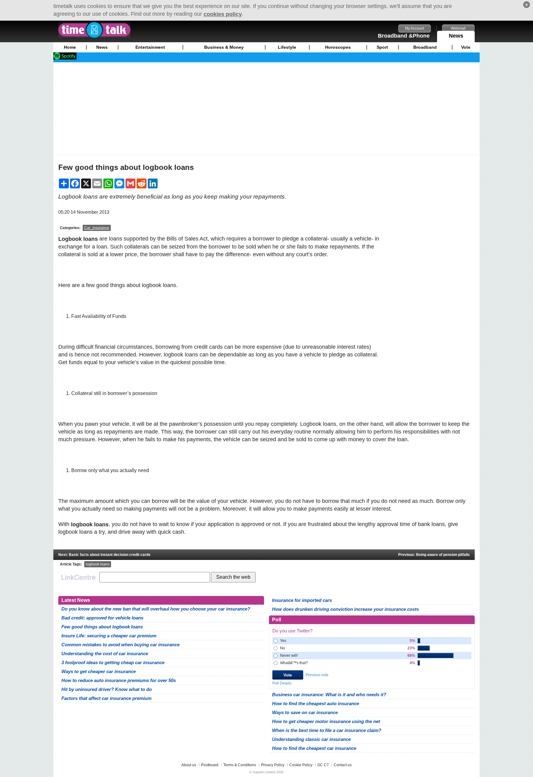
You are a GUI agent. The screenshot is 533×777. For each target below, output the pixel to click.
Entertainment (150, 47)
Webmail (458, 28)
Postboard (209, 765)
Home (70, 47)
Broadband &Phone (404, 36)
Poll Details (281, 683)
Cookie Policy (300, 765)
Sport (382, 47)
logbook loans (97, 564)
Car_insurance (96, 228)
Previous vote (317, 675)
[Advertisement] (266, 108)
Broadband (425, 47)
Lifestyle (287, 47)
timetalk (94, 30)
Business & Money (224, 47)
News (456, 36)
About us (188, 765)
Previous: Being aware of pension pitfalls (434, 555)
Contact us (343, 765)
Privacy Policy (272, 765)
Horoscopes (338, 47)
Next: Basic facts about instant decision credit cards (104, 555)
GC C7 (323, 765)
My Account (414, 28)
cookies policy (223, 14)
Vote (465, 47)
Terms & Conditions (239, 765)
